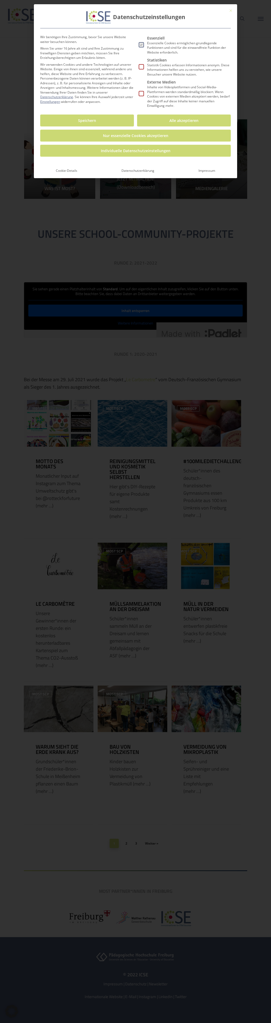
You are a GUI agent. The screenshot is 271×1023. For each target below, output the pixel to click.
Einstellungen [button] (50, 101)
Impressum (206, 170)
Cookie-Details (66, 170)
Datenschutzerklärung (56, 97)
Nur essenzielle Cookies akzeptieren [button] (135, 135)
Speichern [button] (87, 120)
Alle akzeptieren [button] (183, 120)
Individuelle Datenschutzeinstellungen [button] (135, 150)
